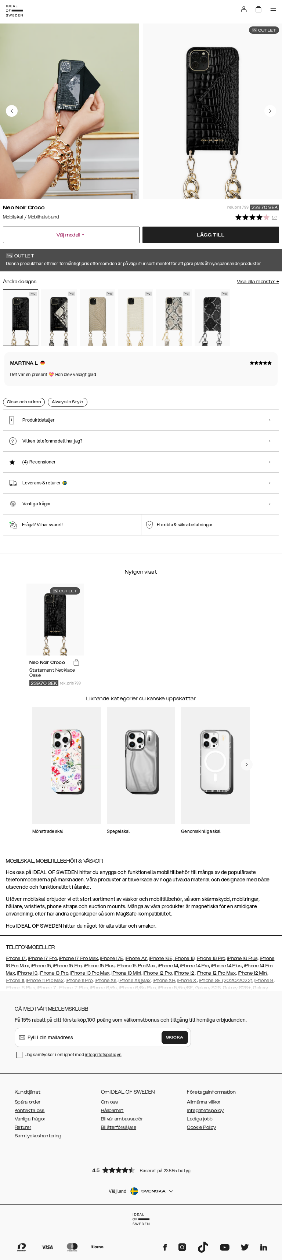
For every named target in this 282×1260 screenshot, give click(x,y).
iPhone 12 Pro (158, 973)
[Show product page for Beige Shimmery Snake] (173, 318)
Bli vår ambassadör (122, 1119)
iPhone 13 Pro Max (89, 973)
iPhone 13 (27, 973)
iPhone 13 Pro (54, 973)
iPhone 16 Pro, (211, 958)
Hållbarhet (112, 1110)
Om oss (109, 1102)
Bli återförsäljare (118, 1127)
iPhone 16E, (162, 958)
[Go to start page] (14, 11)
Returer (23, 1127)
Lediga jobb (200, 1119)
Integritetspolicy (205, 1110)
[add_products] (76, 662)
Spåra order (27, 1102)
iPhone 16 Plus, (243, 958)
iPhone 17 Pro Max (78, 958)
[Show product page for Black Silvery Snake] (212, 318)
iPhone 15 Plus (99, 965)
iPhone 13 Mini (126, 973)
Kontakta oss (30, 1110)
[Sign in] (243, 9)
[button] (141, 1170)
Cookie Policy (201, 1127)
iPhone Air (136, 958)
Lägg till (210, 235)
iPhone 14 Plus (226, 965)
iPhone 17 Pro (42, 958)
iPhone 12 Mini (252, 973)
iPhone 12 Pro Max (216, 973)
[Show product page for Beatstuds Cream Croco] (135, 318)
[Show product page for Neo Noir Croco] (20, 317)
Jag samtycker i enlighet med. (73, 1054)
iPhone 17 (16, 958)
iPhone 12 (184, 973)
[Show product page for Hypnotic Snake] (58, 318)
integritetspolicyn (103, 1054)
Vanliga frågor (30, 1119)
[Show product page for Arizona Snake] (97, 318)
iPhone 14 (168, 965)
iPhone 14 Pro (194, 965)
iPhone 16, (185, 958)
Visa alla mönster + (258, 281)
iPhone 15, (41, 965)
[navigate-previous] (247, 764)
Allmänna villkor (203, 1102)
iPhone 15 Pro (67, 965)
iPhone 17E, (112, 958)
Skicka (175, 1037)
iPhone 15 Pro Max (136, 965)
